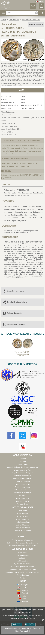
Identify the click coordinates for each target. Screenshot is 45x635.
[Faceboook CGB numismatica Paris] (11, 435)
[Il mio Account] (41, 8)
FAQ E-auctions (22, 561)
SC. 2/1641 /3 (22, 166)
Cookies (22, 578)
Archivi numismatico (22, 487)
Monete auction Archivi (22, 476)
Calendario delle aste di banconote (22, 546)
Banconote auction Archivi (22, 478)
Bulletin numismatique (22, 493)
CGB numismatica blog (22, 490)
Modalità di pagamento (22, 531)
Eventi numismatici (22, 481)
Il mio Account (22, 513)
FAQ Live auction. (34, 81)
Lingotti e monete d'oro (22, 470)
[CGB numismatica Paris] (5, 9)
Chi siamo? (22, 552)
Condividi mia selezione (17, 302)
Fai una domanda (14, 313)
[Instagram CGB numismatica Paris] (34, 435)
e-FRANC (22, 495)
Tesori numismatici (22, 484)
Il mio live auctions (23, 522)
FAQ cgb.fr (22, 558)
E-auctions (22, 461)
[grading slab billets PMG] (23, 423)
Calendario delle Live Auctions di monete (22, 543)
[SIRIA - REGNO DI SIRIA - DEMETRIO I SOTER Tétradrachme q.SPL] (22, 60)
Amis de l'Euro (22, 504)
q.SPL (22, 90)
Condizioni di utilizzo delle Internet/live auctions (22, 572)
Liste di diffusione (22, 525)
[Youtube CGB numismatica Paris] (22, 446)
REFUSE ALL (30, 624)
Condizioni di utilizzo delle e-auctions (22, 569)
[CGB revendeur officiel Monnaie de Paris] (22, 411)
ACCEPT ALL (17, 624)
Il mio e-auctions (22, 519)
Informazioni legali (22, 575)
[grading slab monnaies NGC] (23, 400)
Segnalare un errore (15, 291)
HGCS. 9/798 (8, 166)
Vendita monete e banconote (22, 540)
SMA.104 (6, 163)
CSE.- (15, 163)
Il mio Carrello (22, 516)
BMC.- (31, 163)
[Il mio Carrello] (33, 8)
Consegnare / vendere (16, 324)
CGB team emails (22, 555)
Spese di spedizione (22, 528)
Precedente (37, 24)
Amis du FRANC (22, 501)
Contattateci (22, 511)
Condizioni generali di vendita (22, 567)
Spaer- (22, 163)
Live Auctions (22, 464)
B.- (37, 163)
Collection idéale (22, 498)
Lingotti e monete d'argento (22, 473)
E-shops (22, 459)
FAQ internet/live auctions (22, 564)
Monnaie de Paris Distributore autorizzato (22, 467)
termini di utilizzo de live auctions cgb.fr (22, 72)
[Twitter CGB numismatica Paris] (22, 435)
